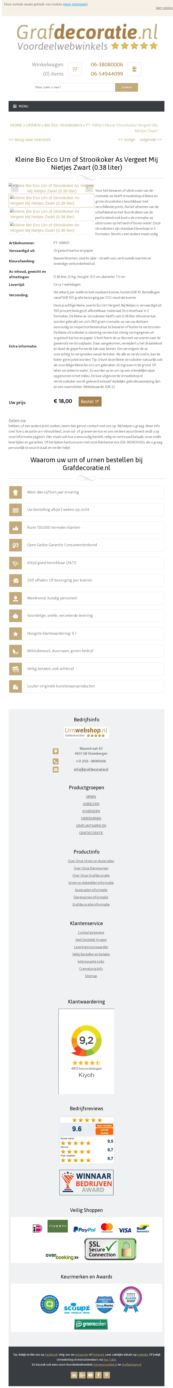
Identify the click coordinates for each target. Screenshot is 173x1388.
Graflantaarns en (91, 826)
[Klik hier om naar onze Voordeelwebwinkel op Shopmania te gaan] (104, 1312)
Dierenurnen (91, 819)
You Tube (109, 1359)
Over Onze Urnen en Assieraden (91, 861)
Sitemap (91, 976)
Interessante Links (91, 962)
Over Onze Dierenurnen (91, 868)
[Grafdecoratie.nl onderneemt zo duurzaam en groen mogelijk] (91, 1329)
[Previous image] (14, 188)
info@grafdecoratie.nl (91, 769)
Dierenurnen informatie (91, 897)
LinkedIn (142, 1354)
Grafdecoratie (91, 833)
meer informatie (75, 4)
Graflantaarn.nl (131, 1364)
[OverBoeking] (62, 1259)
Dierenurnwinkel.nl (105, 1364)
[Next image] (89, 188)
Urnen (91, 797)
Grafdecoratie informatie (91, 905)
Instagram (81, 1354)
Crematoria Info (91, 969)
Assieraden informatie (91, 890)
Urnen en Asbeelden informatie (91, 883)
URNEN (33, 125)
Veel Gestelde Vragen (91, 940)
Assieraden (91, 811)
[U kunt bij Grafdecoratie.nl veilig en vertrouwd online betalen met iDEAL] (37, 1231)
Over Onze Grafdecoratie (91, 876)
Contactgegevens (91, 933)
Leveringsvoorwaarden (91, 947)
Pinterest (98, 1354)
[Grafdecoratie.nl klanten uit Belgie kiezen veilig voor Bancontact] (143, 1231)
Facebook (51, 1354)
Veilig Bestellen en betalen (91, 954)
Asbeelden (91, 804)
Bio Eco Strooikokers (63, 125)
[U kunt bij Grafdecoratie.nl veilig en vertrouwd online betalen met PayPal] (84, 1231)
